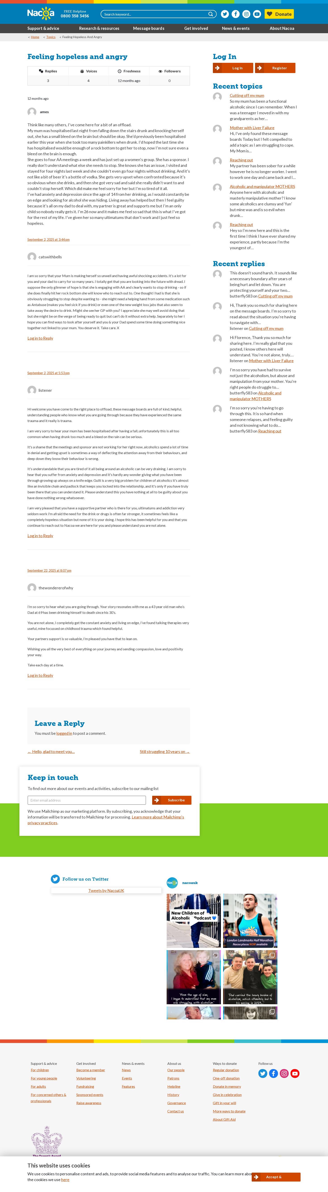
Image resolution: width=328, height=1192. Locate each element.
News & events (236, 28)
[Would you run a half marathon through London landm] (250, 921)
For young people (44, 1078)
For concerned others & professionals (48, 1097)
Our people (176, 1070)
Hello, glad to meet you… (51, 751)
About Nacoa (282, 28)
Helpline (173, 1086)
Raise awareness (88, 1103)
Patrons (173, 1078)
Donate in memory (227, 1086)
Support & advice (43, 28)
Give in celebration (227, 1094)
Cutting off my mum (247, 95)
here (65, 1179)
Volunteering (86, 1078)
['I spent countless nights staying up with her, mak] (194, 977)
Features (128, 1086)
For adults (38, 1086)
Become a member (90, 1070)
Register (279, 68)
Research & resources (99, 28)
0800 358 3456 (75, 16)
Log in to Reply (40, 338)
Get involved (196, 28)
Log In (238, 68)
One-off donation (226, 1078)
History (173, 1094)
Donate (283, 14)
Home (35, 37)
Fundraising (85, 1086)
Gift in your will (224, 1103)
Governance (176, 1103)
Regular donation (226, 1070)
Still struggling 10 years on (165, 751)
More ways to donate (229, 1111)
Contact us (175, 1111)
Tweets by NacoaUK (106, 890)
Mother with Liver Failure (252, 127)
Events (127, 1078)
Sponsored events (89, 1094)
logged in (64, 733)
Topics (51, 37)
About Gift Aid (224, 1119)
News (126, 1070)
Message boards (148, 28)
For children (40, 1070)
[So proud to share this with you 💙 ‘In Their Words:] (194, 921)
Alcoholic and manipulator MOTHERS (262, 186)
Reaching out (241, 159)
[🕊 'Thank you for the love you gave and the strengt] (250, 977)
